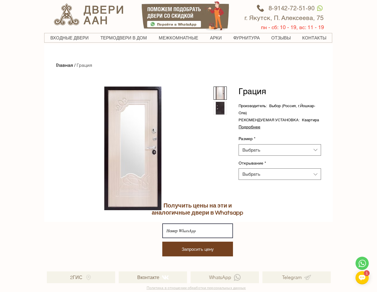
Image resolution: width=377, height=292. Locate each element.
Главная (64, 65)
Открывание (252, 163)
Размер (247, 138)
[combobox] (280, 150)
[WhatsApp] (319, 8)
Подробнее (249, 127)
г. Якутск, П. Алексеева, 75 (284, 17)
